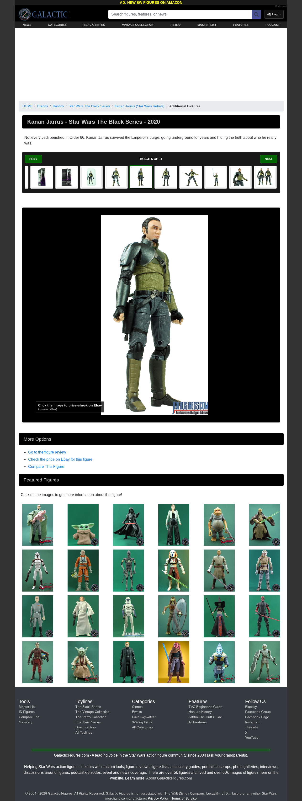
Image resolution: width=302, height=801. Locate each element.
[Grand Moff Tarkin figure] (38, 616)
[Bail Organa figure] (38, 524)
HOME (27, 106)
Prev (33, 158)
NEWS (27, 25)
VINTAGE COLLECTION (138, 25)
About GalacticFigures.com (169, 778)
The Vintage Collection (92, 712)
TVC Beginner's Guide (205, 707)
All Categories (142, 727)
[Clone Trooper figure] (128, 616)
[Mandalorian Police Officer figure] (264, 662)
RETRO (175, 25)
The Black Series (88, 707)
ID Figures (27, 712)
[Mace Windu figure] (219, 570)
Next (268, 158)
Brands (42, 106)
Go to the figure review (47, 452)
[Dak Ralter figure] (83, 570)
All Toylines (83, 732)
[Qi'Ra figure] (174, 524)
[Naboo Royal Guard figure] (38, 662)
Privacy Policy (158, 798)
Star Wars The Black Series (89, 106)
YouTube (252, 737)
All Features (198, 722)
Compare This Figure (46, 467)
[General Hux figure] (128, 662)
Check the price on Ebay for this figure (60, 459)
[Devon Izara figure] (174, 662)
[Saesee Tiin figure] (174, 570)
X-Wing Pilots (142, 722)
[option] (41, 177)
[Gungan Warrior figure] (174, 616)
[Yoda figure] (83, 662)
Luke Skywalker (144, 717)
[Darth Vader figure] (128, 524)
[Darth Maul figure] (264, 616)
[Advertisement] (151, 63)
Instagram (252, 722)
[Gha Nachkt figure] (219, 524)
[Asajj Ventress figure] (219, 616)
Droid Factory (85, 727)
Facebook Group (258, 712)
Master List (27, 707)
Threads (251, 727)
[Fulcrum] (281, 6)
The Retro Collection (90, 717)
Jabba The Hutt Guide (205, 717)
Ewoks (137, 712)
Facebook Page (257, 717)
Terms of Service (184, 798)
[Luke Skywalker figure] (264, 570)
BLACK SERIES (94, 25)
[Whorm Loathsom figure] (219, 662)
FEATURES (241, 25)
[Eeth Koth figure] (264, 524)
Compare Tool (29, 717)
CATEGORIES (57, 25)
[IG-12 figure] (128, 570)
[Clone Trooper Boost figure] (38, 570)
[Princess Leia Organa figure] (83, 616)
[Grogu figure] (83, 524)
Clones (137, 707)
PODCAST (272, 25)
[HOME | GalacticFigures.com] (44, 14)
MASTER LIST (206, 25)
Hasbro (58, 106)
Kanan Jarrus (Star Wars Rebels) (139, 106)
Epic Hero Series (88, 722)
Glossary (25, 722)
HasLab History (200, 712)
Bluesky (251, 707)
